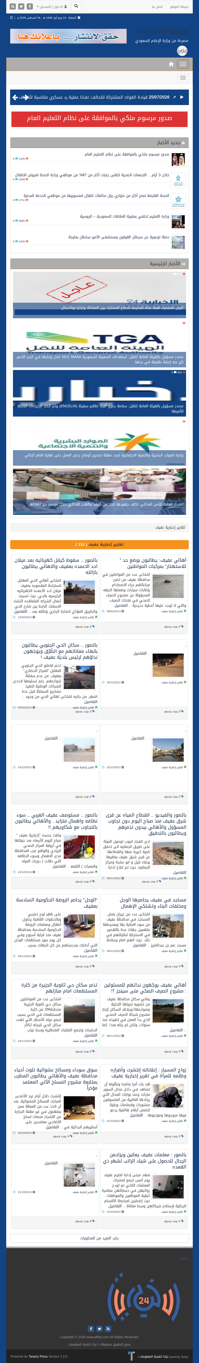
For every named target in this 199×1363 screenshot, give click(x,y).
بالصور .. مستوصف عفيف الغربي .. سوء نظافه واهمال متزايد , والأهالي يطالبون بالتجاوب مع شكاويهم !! (56, 821)
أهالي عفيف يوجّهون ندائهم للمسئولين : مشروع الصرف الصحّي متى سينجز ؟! (145, 988)
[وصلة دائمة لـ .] (168, 665)
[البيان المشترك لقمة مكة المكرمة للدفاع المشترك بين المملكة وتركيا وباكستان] (99, 295)
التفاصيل (20, 611)
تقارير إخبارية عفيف (83, 617)
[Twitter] (22, 6)
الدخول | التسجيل (51, 7)
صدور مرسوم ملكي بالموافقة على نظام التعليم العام (99, 118)
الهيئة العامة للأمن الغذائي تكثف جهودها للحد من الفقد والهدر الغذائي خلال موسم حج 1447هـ (106, 504)
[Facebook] (29, 6)
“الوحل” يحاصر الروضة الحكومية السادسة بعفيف (56, 902)
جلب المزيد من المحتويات (99, 1238)
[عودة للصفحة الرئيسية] (143, 1297)
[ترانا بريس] (132, 1356)
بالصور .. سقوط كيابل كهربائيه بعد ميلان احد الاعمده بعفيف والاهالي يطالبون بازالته (56, 566)
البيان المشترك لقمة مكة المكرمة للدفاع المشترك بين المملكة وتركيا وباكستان (122, 307)
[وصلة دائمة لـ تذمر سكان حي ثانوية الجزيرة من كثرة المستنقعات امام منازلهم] (79, 1011)
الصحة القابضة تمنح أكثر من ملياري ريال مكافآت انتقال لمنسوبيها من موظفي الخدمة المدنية (96, 195)
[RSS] (13, 6)
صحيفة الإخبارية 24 (162, 31)
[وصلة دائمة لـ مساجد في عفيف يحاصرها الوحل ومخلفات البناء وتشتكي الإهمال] (168, 926)
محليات (183, 1258)
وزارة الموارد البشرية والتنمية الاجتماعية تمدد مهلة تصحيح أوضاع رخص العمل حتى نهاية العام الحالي (104, 455)
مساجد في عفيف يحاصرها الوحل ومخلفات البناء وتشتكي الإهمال (153, 902)
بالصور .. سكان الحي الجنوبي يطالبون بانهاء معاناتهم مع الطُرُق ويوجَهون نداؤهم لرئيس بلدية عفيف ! (59, 651)
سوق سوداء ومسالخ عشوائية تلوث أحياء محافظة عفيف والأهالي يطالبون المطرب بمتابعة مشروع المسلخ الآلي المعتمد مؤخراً (55, 1078)
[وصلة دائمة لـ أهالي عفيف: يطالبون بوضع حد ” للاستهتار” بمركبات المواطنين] (168, 586)
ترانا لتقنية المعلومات (153, 1356)
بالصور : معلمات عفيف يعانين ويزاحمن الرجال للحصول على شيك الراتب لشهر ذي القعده (144, 1160)
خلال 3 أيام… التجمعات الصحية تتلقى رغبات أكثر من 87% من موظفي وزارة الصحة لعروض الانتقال (92, 175)
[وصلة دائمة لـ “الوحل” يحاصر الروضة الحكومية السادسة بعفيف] (79, 926)
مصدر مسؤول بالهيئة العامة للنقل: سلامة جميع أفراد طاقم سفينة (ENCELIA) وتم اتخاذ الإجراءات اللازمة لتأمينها (100, 409)
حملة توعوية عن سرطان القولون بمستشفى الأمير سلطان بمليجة (118, 237)
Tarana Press (38, 1356)
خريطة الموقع (179, 7)
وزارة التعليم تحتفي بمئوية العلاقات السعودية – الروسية (124, 216)
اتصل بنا (157, 7)
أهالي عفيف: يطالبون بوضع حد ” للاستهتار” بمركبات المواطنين (153, 563)
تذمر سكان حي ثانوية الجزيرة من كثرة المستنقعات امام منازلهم (59, 988)
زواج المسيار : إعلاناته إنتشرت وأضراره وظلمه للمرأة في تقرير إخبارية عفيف (148, 1072)
